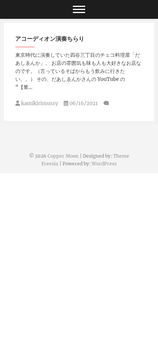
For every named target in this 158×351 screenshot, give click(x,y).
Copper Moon (63, 156)
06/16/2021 (83, 103)
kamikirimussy (39, 103)
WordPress (104, 163)
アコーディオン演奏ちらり (49, 38)
